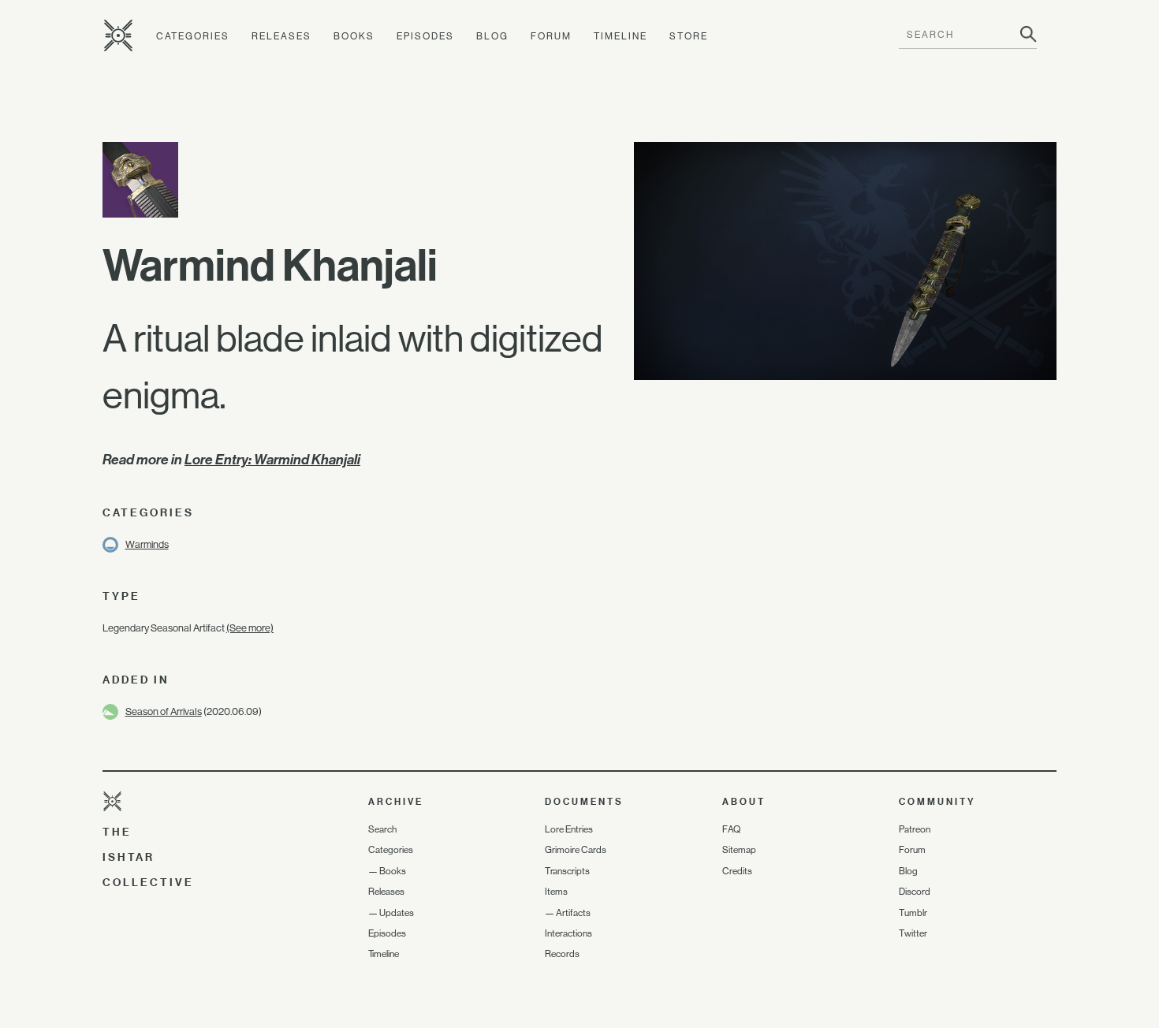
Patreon (914, 829)
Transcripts (567, 871)
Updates (396, 912)
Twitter (913, 933)
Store (688, 36)
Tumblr (913, 912)
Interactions (568, 933)
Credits (737, 871)
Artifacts (573, 912)
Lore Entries (569, 829)
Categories (192, 36)
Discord (914, 891)
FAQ (731, 829)
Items (556, 891)
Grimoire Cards (575, 849)
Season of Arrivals (163, 711)
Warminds (147, 544)
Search (382, 829)
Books (354, 36)
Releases (281, 36)
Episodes (425, 36)
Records (562, 953)
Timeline (620, 36)
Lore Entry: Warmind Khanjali (272, 459)
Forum (551, 36)
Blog (492, 36)
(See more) (250, 628)
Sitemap (739, 849)
